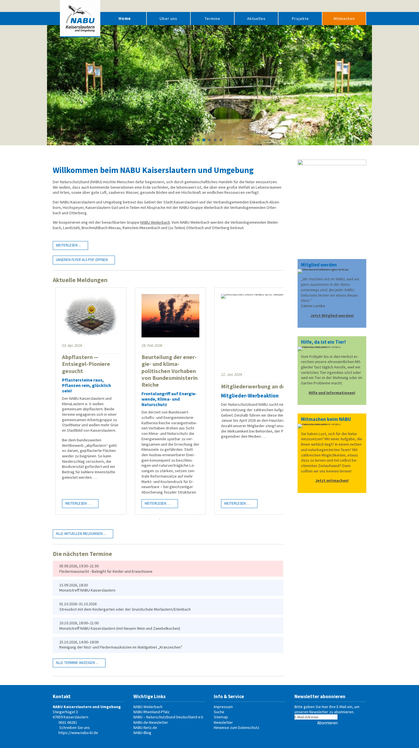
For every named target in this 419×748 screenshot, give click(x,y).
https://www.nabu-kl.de (78, 732)
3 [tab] (159, 519)
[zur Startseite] (80, 18)
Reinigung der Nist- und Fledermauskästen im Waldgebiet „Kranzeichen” (120, 647)
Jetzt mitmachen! (332, 480)
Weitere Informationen (209, 107)
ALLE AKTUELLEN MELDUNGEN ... (81, 533)
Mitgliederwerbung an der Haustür (263, 386)
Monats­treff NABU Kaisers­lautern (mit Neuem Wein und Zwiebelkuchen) (119, 628)
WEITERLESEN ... (68, 245)
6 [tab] (185, 519)
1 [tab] (142, 519)
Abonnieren (327, 722)
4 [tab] (168, 519)
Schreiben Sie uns (74, 727)
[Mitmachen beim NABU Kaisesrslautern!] (332, 349)
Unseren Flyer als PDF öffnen (82, 259)
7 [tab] (194, 519)
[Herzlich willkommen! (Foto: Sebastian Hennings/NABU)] (332, 271)
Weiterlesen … (74, 502)
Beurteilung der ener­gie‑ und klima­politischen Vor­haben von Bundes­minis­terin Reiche (167, 370)
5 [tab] (177, 519)
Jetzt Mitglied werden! (332, 315)
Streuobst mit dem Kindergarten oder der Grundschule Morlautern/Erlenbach (125, 609)
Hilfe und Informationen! (332, 392)
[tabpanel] (89, 401)
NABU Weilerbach (155, 222)
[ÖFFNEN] (362, 6)
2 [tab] (151, 519)
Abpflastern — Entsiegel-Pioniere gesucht (84, 363)
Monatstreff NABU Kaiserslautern (87, 590)
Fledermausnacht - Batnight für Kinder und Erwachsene (105, 571)
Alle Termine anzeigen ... (77, 662)
